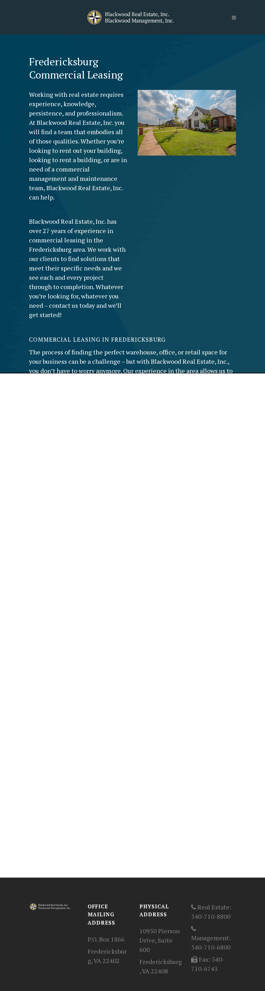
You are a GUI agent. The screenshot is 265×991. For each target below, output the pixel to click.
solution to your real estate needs (98, 503)
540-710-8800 (210, 916)
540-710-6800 (210, 947)
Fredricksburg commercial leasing (149, 743)
